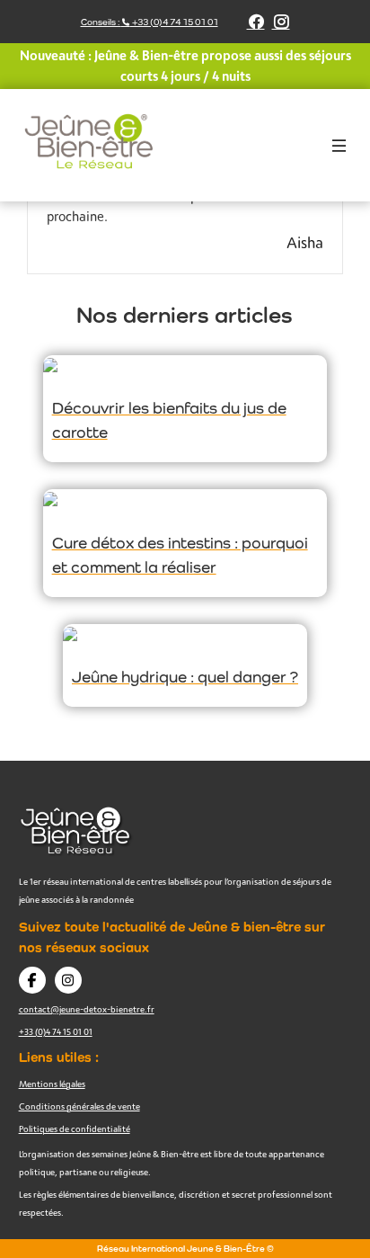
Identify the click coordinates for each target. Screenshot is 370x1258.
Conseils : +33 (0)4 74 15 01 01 (149, 22)
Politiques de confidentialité (74, 1128)
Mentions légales (52, 1083)
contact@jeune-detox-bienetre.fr (86, 1009)
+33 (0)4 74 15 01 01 (55, 1031)
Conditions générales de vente (79, 1106)
